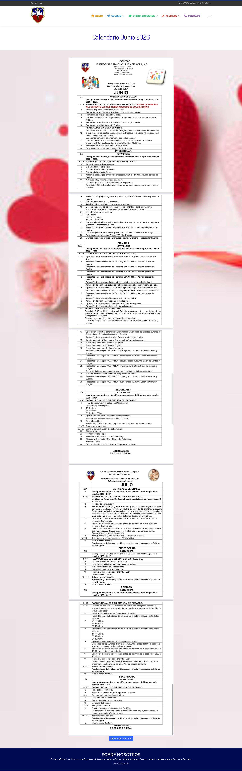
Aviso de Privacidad (121, 763)
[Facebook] (32, 3)
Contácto (194, 15)
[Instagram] (36, 3)
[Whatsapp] (41, 3)
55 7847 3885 (185, 3)
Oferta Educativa (144, 15)
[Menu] (209, 16)
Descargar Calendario (122, 738)
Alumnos (171, 15)
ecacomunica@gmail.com (201, 3)
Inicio (99, 15)
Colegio (116, 15)
